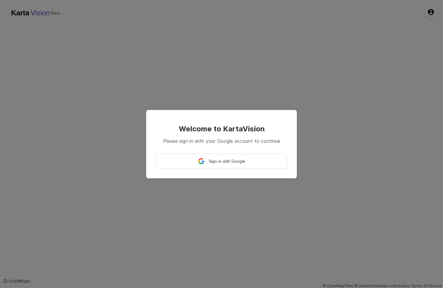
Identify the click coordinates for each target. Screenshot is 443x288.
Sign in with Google (227, 161)
